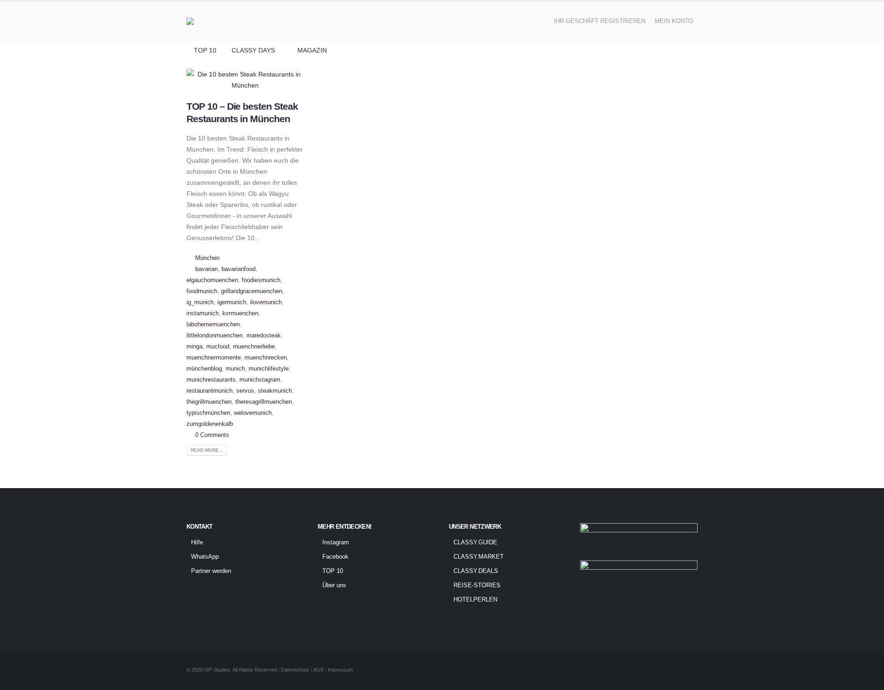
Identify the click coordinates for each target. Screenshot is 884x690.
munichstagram (259, 380)
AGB (319, 669)
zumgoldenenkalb (209, 424)
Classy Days (253, 50)
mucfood (217, 346)
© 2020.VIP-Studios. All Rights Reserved (231, 669)
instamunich (202, 313)
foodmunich (201, 291)
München (207, 258)
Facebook (335, 557)
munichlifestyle (269, 369)
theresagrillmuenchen (263, 402)
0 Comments (212, 435)
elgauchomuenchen (212, 280)
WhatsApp (205, 557)
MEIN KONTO (674, 21)
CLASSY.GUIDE (475, 542)
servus (245, 391)
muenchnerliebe (254, 346)
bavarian (206, 269)
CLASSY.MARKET (479, 557)
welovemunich (253, 413)
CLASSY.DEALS (476, 571)
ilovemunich (266, 302)
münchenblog (204, 369)
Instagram (335, 542)
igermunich (231, 302)
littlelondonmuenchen (214, 335)
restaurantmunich (209, 391)
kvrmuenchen (240, 313)
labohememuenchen (213, 324)
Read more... (207, 450)
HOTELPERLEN (475, 599)
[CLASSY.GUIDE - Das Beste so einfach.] (213, 21)
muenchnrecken (265, 357)
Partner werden (211, 571)
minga (194, 346)
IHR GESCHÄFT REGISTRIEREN (600, 21)
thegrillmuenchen (209, 402)
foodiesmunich (261, 280)
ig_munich (200, 302)
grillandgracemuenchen (251, 291)
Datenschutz (295, 669)
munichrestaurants (211, 380)
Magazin (312, 50)
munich (235, 369)
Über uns (334, 585)
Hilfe (197, 542)
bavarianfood (238, 269)
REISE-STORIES (477, 585)
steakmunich (275, 391)
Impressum (340, 669)
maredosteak (263, 335)
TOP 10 (205, 50)
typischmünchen (208, 413)
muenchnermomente (213, 357)
